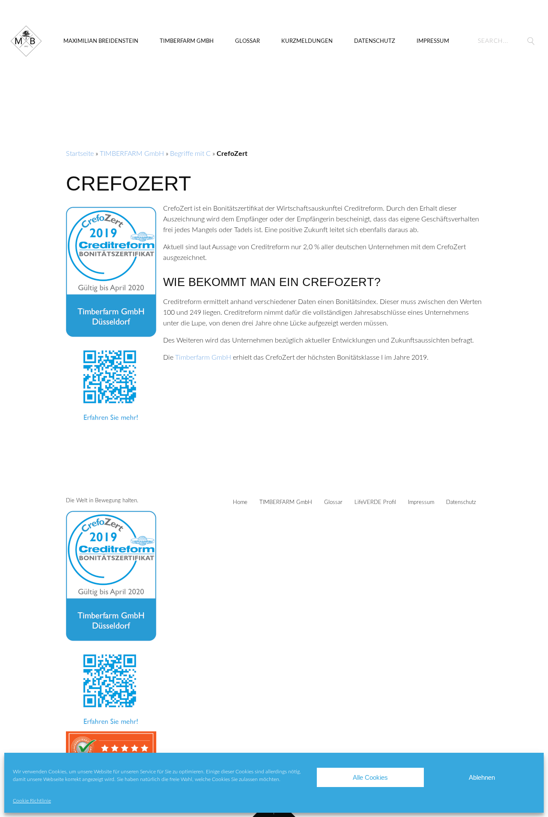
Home (240, 502)
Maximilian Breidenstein (100, 41)
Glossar (247, 41)
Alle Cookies (370, 777)
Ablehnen (482, 777)
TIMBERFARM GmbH (187, 41)
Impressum (433, 41)
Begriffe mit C (190, 153)
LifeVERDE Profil (375, 502)
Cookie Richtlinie (32, 800)
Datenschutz (374, 41)
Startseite (80, 153)
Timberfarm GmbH (203, 357)
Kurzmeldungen (307, 41)
